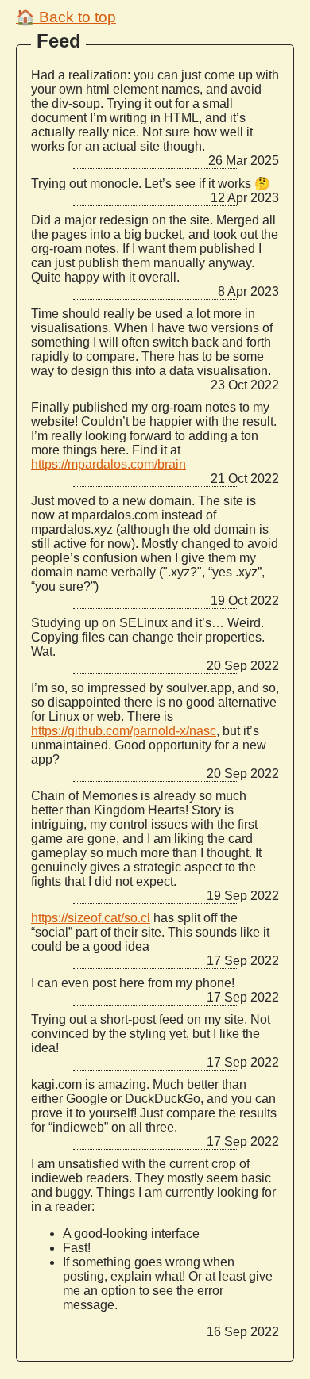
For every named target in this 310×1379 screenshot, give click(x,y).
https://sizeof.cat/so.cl (90, 918)
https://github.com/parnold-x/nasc (123, 730)
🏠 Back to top (66, 17)
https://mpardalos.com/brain (108, 464)
